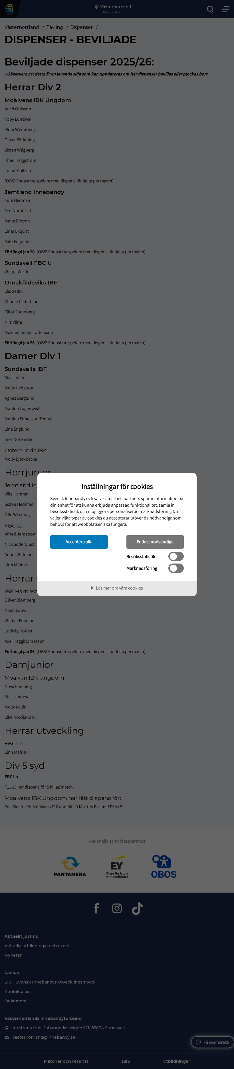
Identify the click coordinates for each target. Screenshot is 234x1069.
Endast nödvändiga (155, 541)
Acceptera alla (79, 541)
